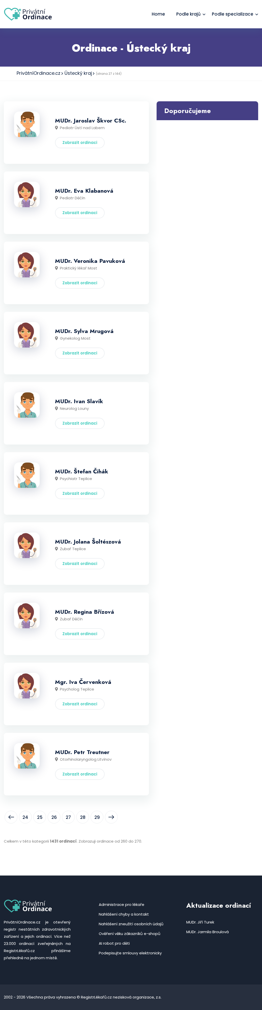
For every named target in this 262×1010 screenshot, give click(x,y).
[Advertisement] (207, 156)
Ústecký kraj (78, 73)
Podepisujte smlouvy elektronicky (130, 953)
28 (82, 817)
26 (54, 817)
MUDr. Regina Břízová (84, 611)
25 (39, 817)
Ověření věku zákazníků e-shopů (129, 933)
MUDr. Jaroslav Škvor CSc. (90, 120)
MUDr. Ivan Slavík (79, 401)
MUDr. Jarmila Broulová (207, 931)
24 (25, 817)
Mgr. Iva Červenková (83, 682)
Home (158, 14)
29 (97, 817)
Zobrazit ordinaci (79, 142)
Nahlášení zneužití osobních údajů (131, 924)
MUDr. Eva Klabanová (84, 190)
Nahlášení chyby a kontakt (124, 914)
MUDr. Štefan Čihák (81, 471)
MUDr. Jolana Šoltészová (88, 541)
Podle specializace (232, 14)
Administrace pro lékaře (121, 904)
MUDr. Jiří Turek (200, 922)
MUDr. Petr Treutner (82, 752)
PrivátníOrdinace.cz (38, 73)
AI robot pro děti (114, 943)
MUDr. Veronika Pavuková (90, 260)
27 (68, 817)
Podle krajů (188, 14)
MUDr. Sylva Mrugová (84, 331)
